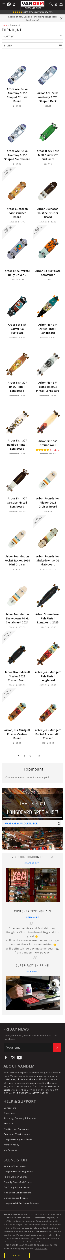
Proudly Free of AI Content (18, 1182)
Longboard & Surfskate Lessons (21, 1203)
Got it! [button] (16, 1256)
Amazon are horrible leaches (33, 1231)
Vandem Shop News (15, 1166)
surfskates (10, 1079)
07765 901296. (40, 1093)
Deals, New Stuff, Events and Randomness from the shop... (30, 1037)
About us (9, 1123)
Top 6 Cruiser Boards (16, 1176)
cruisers (52, 1075)
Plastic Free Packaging (16, 1128)
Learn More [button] (41, 1248)
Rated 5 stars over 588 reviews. (37, 12)
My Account (10, 1149)
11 (39, 756)
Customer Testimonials (17, 1134)
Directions (9, 1113)
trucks (10, 1082)
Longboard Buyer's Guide (18, 1139)
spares (32, 1082)
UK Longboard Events (16, 1197)
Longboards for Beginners (18, 1171)
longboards (40, 1075)
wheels (19, 1082)
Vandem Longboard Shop (16, 1214)
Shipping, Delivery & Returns (20, 1118)
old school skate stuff (29, 1079)
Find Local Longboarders (17, 1192)
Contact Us (10, 1107)
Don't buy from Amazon (17, 1187)
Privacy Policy (11, 1144)
